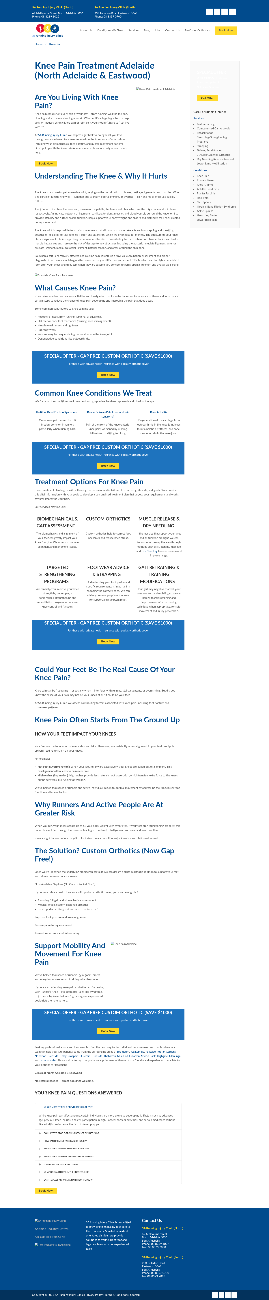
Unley (62, 1056)
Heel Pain (202, 198)
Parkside (150, 1051)
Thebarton (110, 1056)
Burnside (97, 1056)
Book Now (226, 30)
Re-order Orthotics (197, 30)
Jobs (157, 30)
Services (133, 30)
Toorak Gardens (166, 1051)
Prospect (73, 1056)
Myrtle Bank (148, 1056)
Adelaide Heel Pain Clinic (50, 1237)
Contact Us (172, 30)
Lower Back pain (207, 220)
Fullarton (134, 1056)
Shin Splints (204, 202)
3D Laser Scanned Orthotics (213, 155)
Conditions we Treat (110, 30)
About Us (86, 30)
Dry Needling (149, 551)
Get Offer (207, 98)
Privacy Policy (94, 1295)
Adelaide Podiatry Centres (51, 1229)
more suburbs (48, 1060)
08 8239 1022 (50, 16)
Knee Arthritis (158, 412)
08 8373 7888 (157, 1247)
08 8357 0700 (113, 16)
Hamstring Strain (207, 215)
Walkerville (137, 1051)
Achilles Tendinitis (208, 189)
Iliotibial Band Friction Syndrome (56, 412)
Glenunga (174, 1056)
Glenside (53, 1056)
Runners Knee (205, 180)
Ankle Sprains (205, 211)
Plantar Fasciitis (206, 193)
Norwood (40, 1056)
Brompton (123, 1051)
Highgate (162, 1056)
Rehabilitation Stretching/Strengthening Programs (212, 137)
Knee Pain (203, 176)
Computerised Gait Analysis (213, 128)
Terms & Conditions (117, 1295)
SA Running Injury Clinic (52, 135)
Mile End (122, 1056)
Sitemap (135, 1295)
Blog (147, 30)
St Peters (85, 1056)
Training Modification (209, 150)
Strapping (202, 146)
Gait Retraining (156, 568)
